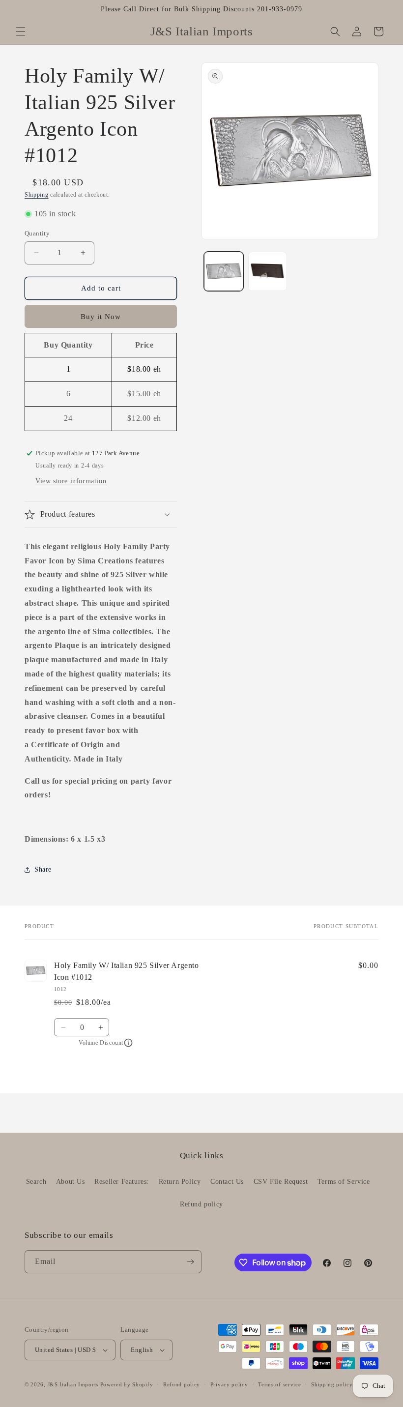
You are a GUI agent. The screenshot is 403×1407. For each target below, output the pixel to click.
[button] (20, 31)
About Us (70, 1181)
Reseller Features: (121, 1181)
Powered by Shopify (126, 1384)
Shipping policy (332, 1384)
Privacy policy (229, 1384)
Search (36, 1181)
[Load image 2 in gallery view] (268, 271)
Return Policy (180, 1181)
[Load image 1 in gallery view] (223, 271)
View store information (70, 481)
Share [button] (43, 869)
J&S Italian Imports (73, 1384)
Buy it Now (101, 317)
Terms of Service (343, 1181)
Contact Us (227, 1181)
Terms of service (279, 1384)
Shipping (37, 194)
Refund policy (201, 1204)
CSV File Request (281, 1181)
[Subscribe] (190, 1261)
